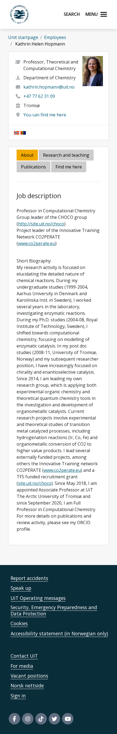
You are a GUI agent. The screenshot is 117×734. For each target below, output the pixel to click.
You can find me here (44, 115)
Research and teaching (66, 155)
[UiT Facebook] (14, 718)
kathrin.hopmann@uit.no (49, 87)
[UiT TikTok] (41, 718)
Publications (33, 167)
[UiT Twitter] (54, 718)
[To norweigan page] (16, 132)
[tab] (34, 167)
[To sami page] (23, 132)
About (27, 155)
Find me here (69, 167)
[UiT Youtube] (67, 718)
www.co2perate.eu (36, 243)
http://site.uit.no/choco (41, 224)
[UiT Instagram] (27, 718)
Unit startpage (23, 37)
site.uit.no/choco (34, 483)
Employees (55, 37)
